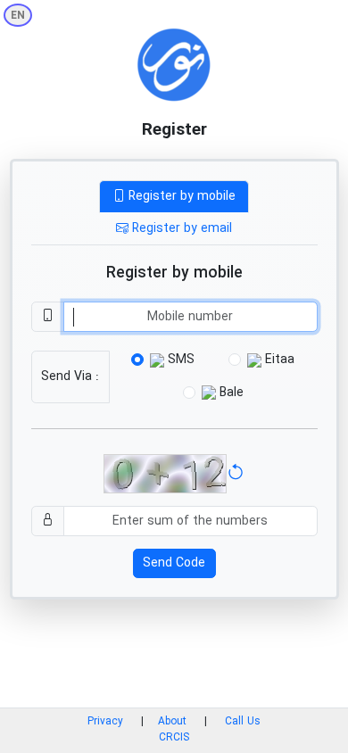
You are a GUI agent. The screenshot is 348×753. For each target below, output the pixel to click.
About (174, 722)
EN (18, 15)
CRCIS (174, 738)
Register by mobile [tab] (180, 196)
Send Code (174, 563)
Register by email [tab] (180, 228)
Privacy (105, 722)
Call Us (243, 722)
